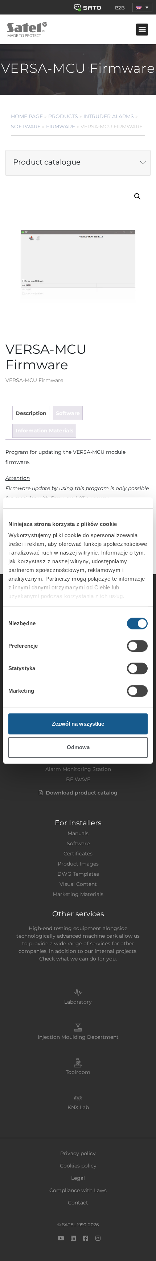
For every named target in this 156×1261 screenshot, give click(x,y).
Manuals (78, 833)
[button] (142, 7)
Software (26, 126)
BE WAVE (78, 779)
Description (31, 413)
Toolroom (78, 1072)
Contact (78, 1202)
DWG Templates (78, 874)
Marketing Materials (78, 894)
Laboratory (78, 1002)
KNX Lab (78, 1107)
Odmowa (78, 747)
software (68, 413)
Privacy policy (78, 1153)
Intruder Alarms (108, 116)
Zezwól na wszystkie (78, 724)
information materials (44, 430)
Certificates (78, 853)
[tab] (30, 413)
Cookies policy (78, 1165)
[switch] (137, 646)
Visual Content (78, 884)
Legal (78, 1178)
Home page (27, 116)
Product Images (78, 863)
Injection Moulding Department (78, 1037)
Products (63, 116)
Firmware (60, 126)
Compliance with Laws (78, 1190)
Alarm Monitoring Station (78, 769)
